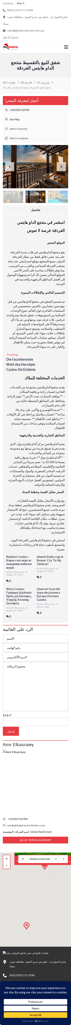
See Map (14, 119)
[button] (20, 3)
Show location (40, 859)
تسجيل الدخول (11, 37)
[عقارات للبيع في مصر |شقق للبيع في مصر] (9, 47)
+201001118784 (19, 109)
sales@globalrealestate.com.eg (25, 30)
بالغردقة (23, 540)
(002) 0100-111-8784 (22, 975)
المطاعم (36, 466)
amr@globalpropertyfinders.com (26, 825)
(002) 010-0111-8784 (20, 10)
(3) (26, 82)
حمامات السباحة (37, 337)
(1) (43, 82)
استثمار (13, 518)
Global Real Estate (41, 831)
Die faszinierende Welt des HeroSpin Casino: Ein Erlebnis (21, 364)
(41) (9, 82)
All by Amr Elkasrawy (35, 840)
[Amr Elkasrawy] (35, 782)
